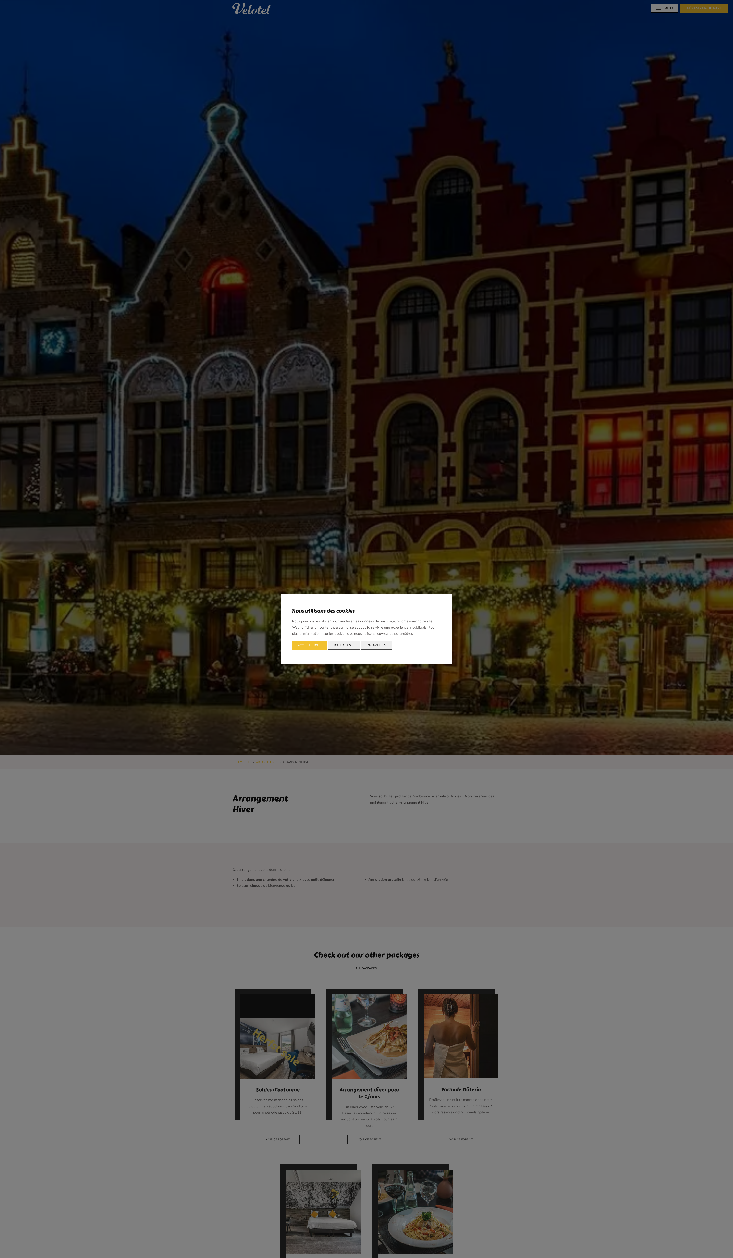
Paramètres (376, 645)
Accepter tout (309, 645)
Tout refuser (343, 645)
